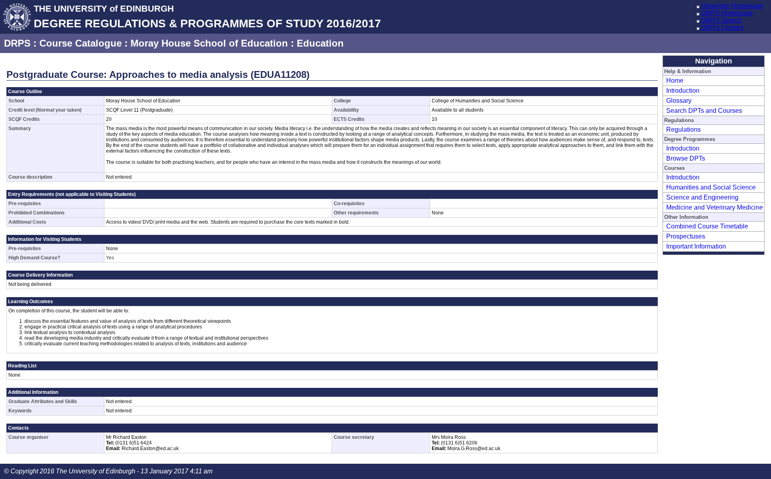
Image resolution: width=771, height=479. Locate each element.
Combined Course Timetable (707, 226)
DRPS (17, 43)
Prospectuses (685, 236)
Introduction (683, 90)
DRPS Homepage (727, 13)
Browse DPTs (685, 158)
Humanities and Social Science (711, 187)
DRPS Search (721, 20)
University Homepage (732, 5)
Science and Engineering (702, 197)
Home (674, 80)
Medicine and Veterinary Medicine (714, 207)
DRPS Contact (722, 27)
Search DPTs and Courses (704, 110)
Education (320, 43)
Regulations (683, 129)
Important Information (696, 246)
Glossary (678, 100)
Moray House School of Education (209, 43)
